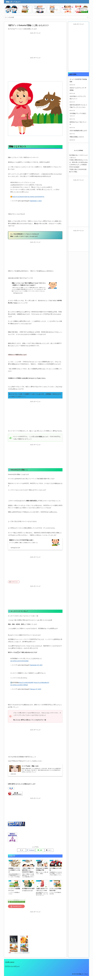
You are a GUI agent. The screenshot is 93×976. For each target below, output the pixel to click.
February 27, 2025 (35, 689)
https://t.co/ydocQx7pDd (19, 196)
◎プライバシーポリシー (12, 966)
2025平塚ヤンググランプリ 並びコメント (78, 97)
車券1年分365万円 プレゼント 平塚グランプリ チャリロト (78, 106)
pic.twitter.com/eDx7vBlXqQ (19, 685)
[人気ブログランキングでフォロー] (16, 901)
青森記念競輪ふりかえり (77, 137)
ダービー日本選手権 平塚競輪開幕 (78, 80)
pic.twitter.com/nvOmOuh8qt (19, 661)
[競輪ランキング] (15, 793)
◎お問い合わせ (9, 962)
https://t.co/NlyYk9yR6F (26, 682)
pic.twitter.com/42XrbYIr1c (36, 196)
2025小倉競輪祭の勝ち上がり (78, 130)
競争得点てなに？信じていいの (78, 123)
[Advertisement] (35, 44)
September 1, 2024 (36, 201)
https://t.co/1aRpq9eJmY (41, 682)
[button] (87, 17)
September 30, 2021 (36, 665)
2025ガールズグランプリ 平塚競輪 (78, 89)
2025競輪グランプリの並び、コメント (78, 115)
